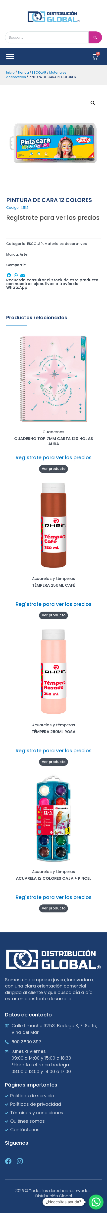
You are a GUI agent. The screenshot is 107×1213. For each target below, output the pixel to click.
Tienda (23, 72)
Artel (24, 254)
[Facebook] (8, 1161)
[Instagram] (19, 1161)
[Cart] (95, 56)
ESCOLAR (39, 72)
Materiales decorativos (66, 243)
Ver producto (53, 468)
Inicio (10, 72)
